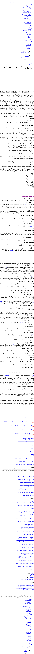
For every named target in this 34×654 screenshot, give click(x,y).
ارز (28, 54)
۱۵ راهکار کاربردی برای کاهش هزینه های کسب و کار (27, 547)
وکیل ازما (28, 470)
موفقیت (31, 614)
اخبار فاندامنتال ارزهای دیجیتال (25, 52)
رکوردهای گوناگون (28, 46)
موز (4, 312)
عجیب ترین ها (29, 42)
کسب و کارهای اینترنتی (27, 603)
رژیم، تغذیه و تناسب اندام (27, 32)
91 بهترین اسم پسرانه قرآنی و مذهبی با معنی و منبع (27, 482)
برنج (7, 132)
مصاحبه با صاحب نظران (27, 24)
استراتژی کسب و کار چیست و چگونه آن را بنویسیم (27, 534)
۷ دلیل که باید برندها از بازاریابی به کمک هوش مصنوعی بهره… (25, 566)
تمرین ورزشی (11, 250)
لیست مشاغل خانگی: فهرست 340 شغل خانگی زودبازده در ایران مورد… (24, 476)
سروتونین (32, 308)
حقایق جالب (29, 47)
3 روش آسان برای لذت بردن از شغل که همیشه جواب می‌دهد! (25, 509)
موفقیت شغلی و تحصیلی (27, 22)
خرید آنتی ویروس (7, 470)
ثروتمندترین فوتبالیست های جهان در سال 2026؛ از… (27, 579)
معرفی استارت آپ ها (28, 8)
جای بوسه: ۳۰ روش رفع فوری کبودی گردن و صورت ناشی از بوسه (25, 502)
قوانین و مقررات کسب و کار (27, 12)
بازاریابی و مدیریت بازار (27, 11)
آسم (1, 286)
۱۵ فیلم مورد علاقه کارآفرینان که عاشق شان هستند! (27, 544)
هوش (30, 621)
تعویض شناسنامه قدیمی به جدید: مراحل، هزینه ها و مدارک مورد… (25, 489)
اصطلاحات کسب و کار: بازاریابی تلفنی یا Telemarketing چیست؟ (25, 515)
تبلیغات (31, 592)
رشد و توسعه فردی (28, 21)
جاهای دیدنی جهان (28, 633)
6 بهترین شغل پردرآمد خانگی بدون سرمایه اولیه (27, 514)
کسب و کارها (25, 651)
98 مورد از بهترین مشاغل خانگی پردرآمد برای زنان (27, 495)
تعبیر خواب (29, 17)
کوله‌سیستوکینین (12, 344)
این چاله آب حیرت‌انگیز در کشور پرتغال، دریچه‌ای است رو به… (25, 505)
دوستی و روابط (28, 610)
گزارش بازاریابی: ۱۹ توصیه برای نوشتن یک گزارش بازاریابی (26, 538)
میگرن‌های (21, 322)
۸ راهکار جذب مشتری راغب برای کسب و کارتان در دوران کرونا (25, 550)
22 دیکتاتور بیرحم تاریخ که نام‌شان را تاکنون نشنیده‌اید (27, 589)
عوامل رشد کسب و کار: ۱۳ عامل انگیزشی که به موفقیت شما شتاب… (24, 518)
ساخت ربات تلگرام (32, 470)
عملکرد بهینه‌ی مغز (10, 393)
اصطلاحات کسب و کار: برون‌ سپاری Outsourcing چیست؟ (26, 511)
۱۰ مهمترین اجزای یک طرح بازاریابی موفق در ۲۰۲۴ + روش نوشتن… (24, 564)
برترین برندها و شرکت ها (27, 43)
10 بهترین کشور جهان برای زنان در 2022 (28, 496)
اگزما (33, 375)
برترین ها (31, 41)
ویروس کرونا (29, 629)
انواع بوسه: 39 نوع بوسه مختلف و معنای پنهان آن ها (27, 485)
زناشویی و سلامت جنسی (27, 18)
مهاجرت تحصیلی (28, 632)
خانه (31, 4)
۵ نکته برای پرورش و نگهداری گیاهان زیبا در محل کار (27, 554)
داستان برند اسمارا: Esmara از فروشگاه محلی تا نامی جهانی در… (25, 521)
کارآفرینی (29, 9)
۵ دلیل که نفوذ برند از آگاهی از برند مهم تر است (27, 527)
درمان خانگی (32, 451)
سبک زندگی (30, 607)
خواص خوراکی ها (28, 29)
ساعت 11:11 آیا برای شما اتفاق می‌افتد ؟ (28, 483)
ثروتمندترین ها (29, 636)
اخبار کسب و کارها (23, 57)
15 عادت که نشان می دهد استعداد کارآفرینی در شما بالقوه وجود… (25, 531)
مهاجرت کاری (29, 37)
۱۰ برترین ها (29, 48)
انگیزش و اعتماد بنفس (28, 23)
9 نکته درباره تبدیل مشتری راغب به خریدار (28, 524)
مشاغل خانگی (29, 6)
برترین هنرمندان (28, 45)
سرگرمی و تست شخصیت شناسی (26, 14)
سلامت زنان (29, 34)
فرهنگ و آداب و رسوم (28, 39)
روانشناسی (29, 31)
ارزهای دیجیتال (29, 50)
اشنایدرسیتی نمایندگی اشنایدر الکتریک (18, 470)
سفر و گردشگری (30, 35)
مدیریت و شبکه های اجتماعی (27, 10)
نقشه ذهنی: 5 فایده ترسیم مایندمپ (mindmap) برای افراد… (26, 522)
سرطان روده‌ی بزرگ (4, 389)
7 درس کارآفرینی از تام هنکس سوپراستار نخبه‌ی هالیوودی (26, 537)
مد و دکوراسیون (28, 611)
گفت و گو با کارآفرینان (28, 600)
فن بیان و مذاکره (28, 25)
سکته (16, 384)
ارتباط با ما (30, 594)
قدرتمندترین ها (29, 44)
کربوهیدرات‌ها (32, 276)
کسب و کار (32, 574)
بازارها (31, 644)
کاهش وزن (5, 267)
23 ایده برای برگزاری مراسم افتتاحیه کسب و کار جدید (26, 512)
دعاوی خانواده (11, 470)
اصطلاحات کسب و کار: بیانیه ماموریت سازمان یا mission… (26, 557)
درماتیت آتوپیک (7, 375)
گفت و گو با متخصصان (27, 15)
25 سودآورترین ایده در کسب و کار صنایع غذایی (27, 553)
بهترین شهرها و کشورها (27, 36)
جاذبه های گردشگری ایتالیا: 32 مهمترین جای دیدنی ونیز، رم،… (25, 480)
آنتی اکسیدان (26, 204)
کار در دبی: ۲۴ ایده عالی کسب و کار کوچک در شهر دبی (26, 551)
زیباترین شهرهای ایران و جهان (27, 40)
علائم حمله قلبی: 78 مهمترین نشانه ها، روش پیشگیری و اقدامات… (25, 586)
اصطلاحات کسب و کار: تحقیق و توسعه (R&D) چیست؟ (26, 528)
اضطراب (16, 296)
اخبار (33, 436)
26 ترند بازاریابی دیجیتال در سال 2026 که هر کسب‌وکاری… (26, 575)
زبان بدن (29, 26)
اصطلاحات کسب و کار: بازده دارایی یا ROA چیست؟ (27, 525)
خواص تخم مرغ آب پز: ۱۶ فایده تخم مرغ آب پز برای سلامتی (26, 479)
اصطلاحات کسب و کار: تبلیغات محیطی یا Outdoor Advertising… (25, 540)
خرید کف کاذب (24, 470)
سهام (28, 55)
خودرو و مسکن (27, 56)
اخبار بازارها (29, 647)
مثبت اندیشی (29, 622)
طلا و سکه (27, 53)
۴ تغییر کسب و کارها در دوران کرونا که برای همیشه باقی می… (25, 560)
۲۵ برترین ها (29, 643)
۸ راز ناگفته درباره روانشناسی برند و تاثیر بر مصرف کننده (26, 541)
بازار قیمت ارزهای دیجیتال (25, 51)
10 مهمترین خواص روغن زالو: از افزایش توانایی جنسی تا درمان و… (25, 588)
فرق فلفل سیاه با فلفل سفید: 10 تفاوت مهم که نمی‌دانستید (26, 585)
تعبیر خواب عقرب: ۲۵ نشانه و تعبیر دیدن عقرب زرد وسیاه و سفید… (24, 486)
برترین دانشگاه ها (28, 640)
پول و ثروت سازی (28, 618)
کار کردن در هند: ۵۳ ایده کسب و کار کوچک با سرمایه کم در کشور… (24, 563)
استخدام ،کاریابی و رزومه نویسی (26, 7)
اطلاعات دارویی (28, 33)
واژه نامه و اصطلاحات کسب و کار (29, 439)
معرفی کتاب (29, 20)
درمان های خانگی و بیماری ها (27, 30)
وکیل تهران (3, 470)
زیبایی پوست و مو (28, 625)
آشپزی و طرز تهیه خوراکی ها (27, 13)
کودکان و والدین (28, 19)
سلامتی (31, 28)
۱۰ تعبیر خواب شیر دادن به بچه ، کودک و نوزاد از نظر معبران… (25, 492)
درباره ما (31, 593)
